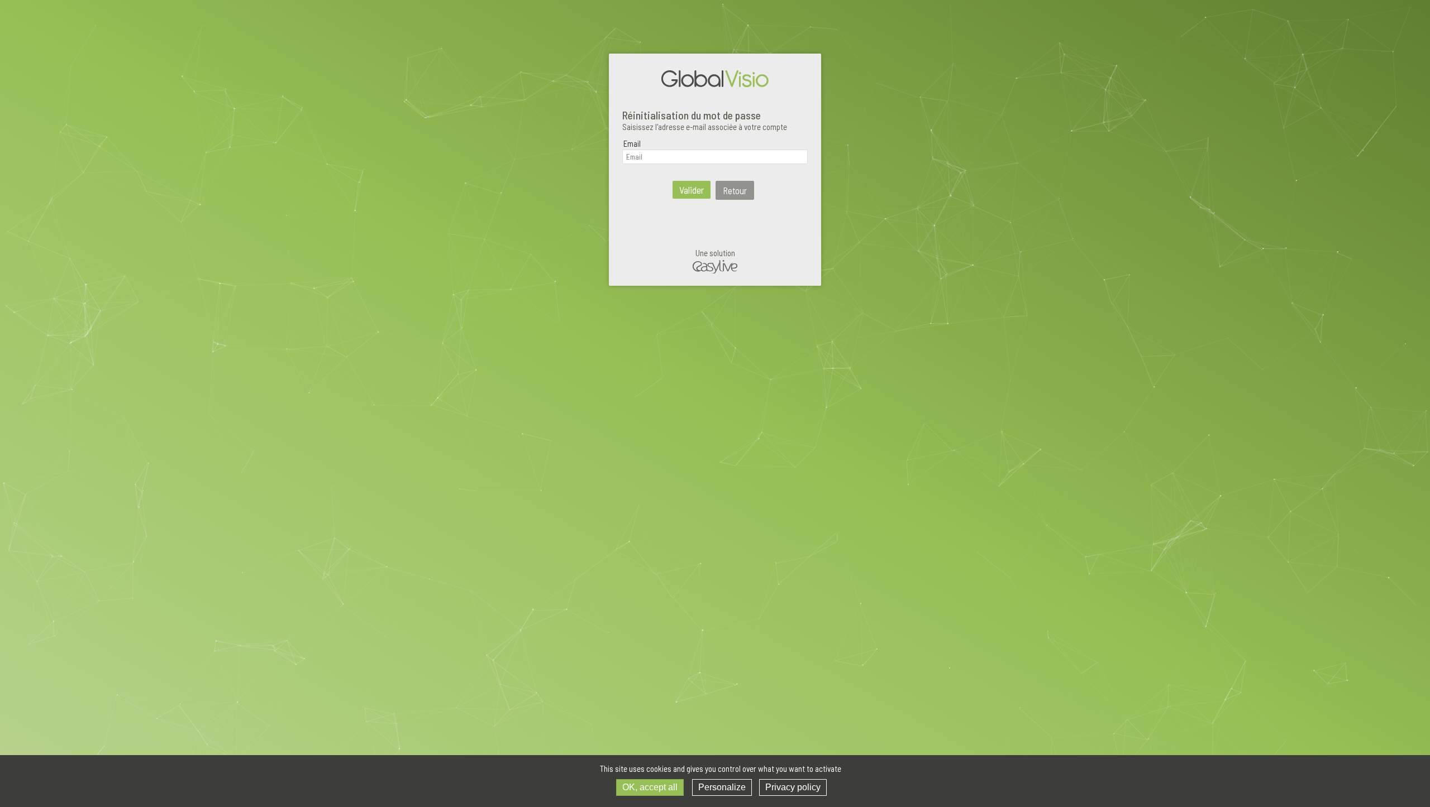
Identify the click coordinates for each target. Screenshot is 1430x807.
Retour (735, 190)
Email (632, 143)
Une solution (715, 253)
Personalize (722, 787)
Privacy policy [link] (793, 787)
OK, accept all (650, 787)
